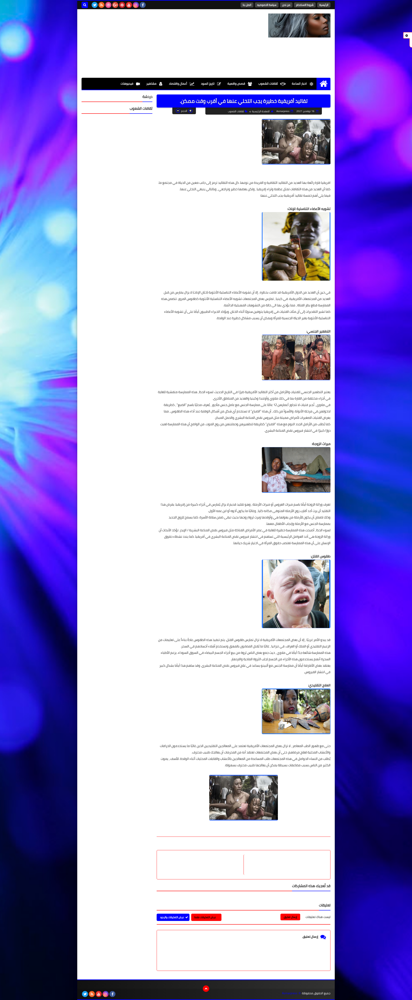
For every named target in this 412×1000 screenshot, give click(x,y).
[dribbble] (108, 5)
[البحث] (85, 5)
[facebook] (143, 5)
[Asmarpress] (299, 25)
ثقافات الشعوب (268, 83)
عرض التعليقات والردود (172, 917)
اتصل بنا (247, 4)
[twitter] (95, 5)
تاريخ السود (208, 83)
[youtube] (129, 5)
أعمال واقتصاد (178, 83)
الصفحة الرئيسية (261, 111)
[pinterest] (122, 5)
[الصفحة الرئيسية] (323, 84)
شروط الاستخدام (305, 4)
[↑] (206, 988)
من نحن (286, 4)
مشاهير (151, 83)
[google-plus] (115, 5)
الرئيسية (323, 4)
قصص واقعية (236, 83)
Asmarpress (289, 993)
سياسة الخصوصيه (266, 4)
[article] (202, 865)
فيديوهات (127, 83)
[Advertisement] (160, 43)
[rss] (101, 5)
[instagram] (136, 5)
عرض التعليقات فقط (205, 917)
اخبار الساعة (299, 83)
